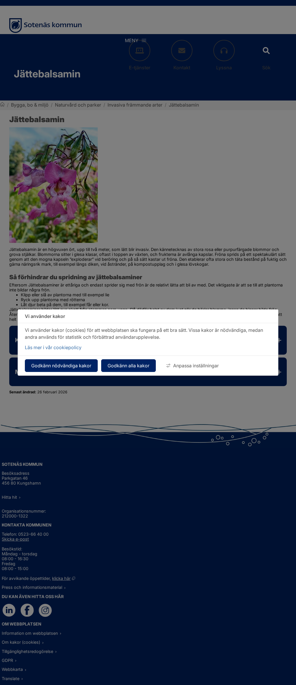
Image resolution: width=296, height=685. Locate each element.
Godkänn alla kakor (128, 365)
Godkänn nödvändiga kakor (61, 365)
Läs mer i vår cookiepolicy (53, 347)
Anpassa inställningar (196, 365)
